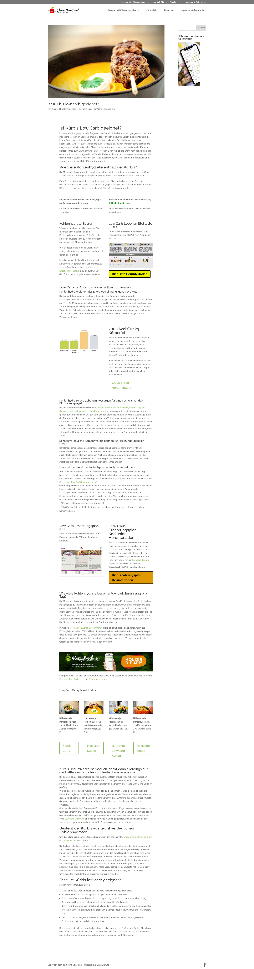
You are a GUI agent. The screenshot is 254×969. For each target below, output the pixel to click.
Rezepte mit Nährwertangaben (134, 2)
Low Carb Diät (158, 2)
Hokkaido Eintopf (143, 748)
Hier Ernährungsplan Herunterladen (126, 577)
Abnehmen (174, 2)
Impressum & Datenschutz (195, 2)
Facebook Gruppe (140, 560)
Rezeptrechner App (98, 679)
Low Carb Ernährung (75, 819)
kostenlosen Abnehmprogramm (85, 628)
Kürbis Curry (67, 748)
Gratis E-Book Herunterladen (122, 385)
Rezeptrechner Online (69, 679)
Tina (54, 109)
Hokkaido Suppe (93, 748)
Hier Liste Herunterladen (129, 274)
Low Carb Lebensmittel (104, 109)
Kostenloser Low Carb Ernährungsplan (77, 482)
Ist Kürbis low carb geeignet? (73, 104)
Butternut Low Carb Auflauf (118, 751)
